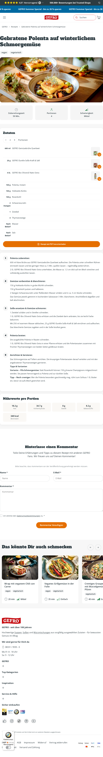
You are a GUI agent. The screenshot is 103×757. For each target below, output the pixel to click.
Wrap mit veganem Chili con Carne (19, 585)
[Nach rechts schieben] (98, 547)
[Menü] (12, 732)
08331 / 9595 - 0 (12, 647)
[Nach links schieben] (91, 547)
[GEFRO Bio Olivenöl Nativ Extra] (95, 175)
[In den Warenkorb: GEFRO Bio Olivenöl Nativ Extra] (99, 179)
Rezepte (14, 27)
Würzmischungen (42, 632)
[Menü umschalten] (4, 17)
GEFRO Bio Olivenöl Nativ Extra (25, 172)
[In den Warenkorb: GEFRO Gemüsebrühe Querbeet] (99, 154)
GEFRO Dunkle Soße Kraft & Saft (26, 160)
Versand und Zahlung (29, 747)
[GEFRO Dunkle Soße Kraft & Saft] (95, 163)
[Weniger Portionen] (5, 140)
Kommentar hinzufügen (51, 525)
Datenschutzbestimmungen (28, 516)
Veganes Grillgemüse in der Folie (59, 585)
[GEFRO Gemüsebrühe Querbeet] (95, 151)
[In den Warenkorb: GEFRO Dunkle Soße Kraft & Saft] (99, 167)
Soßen (26, 632)
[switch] (8, 747)
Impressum (29, 742)
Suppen (18, 632)
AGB (19, 742)
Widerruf (42, 742)
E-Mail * (57, 472)
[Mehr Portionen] (14, 140)
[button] (98, 17)
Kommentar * (7, 486)
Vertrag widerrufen (58, 742)
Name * (4, 472)
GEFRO (5, 27)
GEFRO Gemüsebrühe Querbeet (26, 148)
